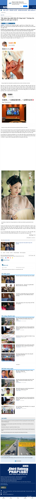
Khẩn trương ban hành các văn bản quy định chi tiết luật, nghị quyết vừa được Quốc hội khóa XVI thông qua (25, 327)
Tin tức (6, 10)
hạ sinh (11, 252)
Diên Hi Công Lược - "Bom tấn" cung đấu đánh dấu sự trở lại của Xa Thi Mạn (25, 285)
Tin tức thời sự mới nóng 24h (6, 456)
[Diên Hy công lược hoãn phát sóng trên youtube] (8, 246)
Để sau (21, 6)
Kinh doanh (22, 10)
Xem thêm (17, 364)
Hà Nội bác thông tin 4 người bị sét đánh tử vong (25, 336)
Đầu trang (29, 496)
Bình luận (25, 498)
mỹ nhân (7, 252)
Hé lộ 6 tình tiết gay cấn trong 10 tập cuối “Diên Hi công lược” (25, 303)
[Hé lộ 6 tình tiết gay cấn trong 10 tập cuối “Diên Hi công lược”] (8, 306)
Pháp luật (13, 10)
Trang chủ (3, 498)
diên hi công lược (22, 252)
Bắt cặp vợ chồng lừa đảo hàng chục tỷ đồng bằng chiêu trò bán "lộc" (24, 371)
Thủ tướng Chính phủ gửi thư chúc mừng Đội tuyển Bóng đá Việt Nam (24, 354)
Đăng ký (25, 6)
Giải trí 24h (7, 240)
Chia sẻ (32, 498)
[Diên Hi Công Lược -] (8, 288)
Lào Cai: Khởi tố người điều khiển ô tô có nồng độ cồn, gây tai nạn (25, 407)
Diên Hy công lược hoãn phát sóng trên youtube (24, 243)
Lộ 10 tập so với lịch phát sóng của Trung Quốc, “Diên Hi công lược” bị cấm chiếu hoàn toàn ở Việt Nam (25, 294)
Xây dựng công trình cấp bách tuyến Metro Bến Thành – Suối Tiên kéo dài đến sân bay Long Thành (25, 318)
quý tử (4, 252)
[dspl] (1, 10)
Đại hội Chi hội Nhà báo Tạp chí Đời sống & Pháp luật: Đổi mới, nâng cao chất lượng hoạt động (25, 345)
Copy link (11, 498)
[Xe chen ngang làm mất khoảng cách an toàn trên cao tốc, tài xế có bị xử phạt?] (18, 445)
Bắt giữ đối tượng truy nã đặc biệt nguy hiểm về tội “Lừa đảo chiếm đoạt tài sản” (25, 389)
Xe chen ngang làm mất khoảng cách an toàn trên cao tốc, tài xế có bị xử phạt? (17, 457)
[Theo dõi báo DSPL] (18, 23)
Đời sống (31, 10)
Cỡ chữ (18, 498)
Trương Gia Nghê (16, 252)
